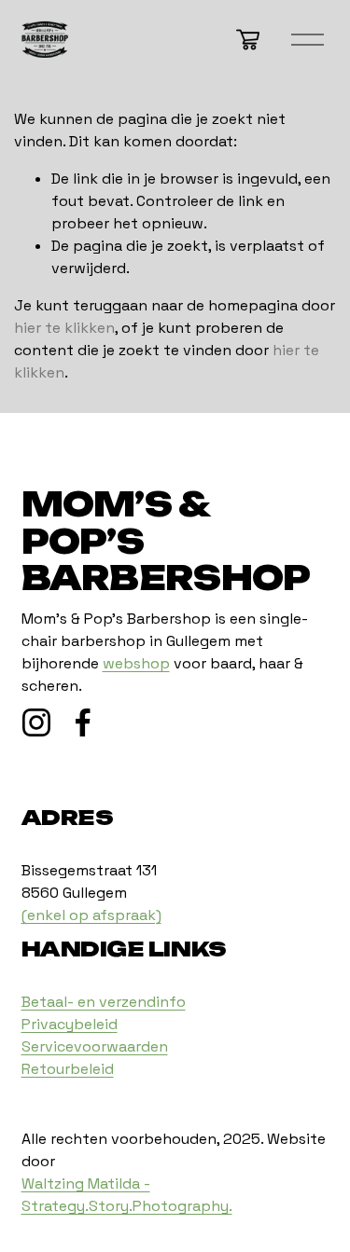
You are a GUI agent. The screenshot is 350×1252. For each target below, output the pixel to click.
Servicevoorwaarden (94, 1046)
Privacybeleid (69, 1024)
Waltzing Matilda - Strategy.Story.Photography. (126, 1195)
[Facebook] (83, 722)
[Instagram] (36, 722)
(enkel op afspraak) (91, 915)
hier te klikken (64, 327)
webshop (136, 663)
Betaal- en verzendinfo (103, 1001)
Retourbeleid (67, 1069)
